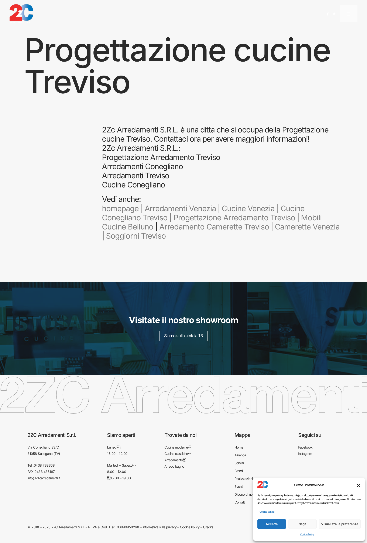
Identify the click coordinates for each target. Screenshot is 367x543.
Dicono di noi (243, 494)
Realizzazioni (243, 479)
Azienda (240, 455)
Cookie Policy (307, 534)
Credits (208, 527)
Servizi (239, 463)
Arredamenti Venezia (180, 208)
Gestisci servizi (267, 511)
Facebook (305, 447)
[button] (358, 485)
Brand (238, 471)
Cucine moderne (177, 447)
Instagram (305, 454)
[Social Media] (328, 14)
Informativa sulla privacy (159, 527)
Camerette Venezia (307, 226)
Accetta (272, 524)
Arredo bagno (174, 466)
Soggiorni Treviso (136, 236)
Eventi (238, 486)
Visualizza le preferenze (339, 524)
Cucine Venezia (248, 208)
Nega (302, 524)
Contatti (239, 502)
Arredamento (175, 460)
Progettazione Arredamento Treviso (234, 217)
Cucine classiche (177, 454)
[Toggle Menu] (348, 14)
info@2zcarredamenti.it (43, 478)
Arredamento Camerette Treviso (214, 226)
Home (238, 447)
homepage (120, 208)
